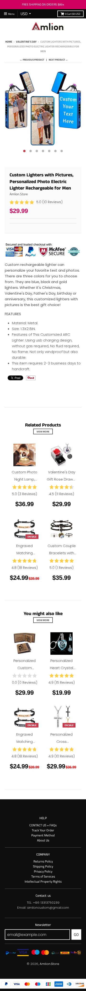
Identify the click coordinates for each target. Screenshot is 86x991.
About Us (43, 840)
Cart (72, 14)
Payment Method (43, 835)
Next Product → (58, 60)
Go (76, 934)
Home (8, 41)
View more (43, 431)
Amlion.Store (19, 193)
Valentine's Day (26, 41)
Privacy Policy (43, 871)
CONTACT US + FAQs (43, 825)
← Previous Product (32, 60)
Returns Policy (43, 861)
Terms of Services (43, 876)
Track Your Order (43, 830)
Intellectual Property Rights (43, 881)
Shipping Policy (43, 866)
